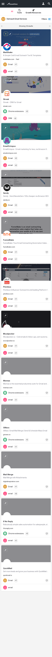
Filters (44, 19)
